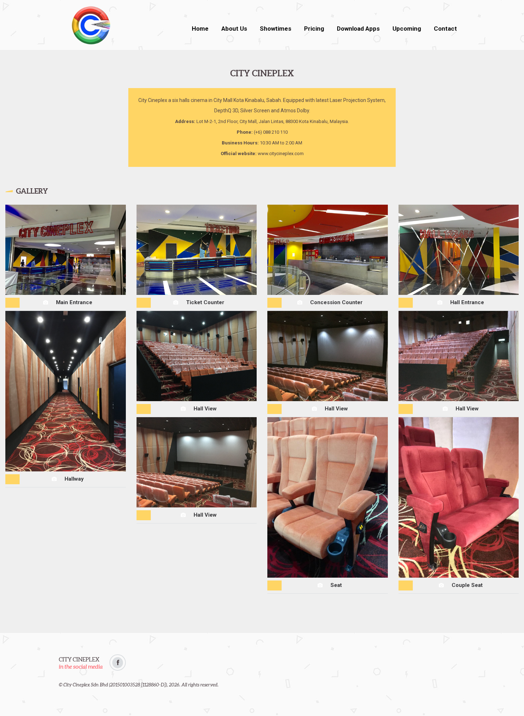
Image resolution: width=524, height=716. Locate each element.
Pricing (314, 28)
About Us (234, 28)
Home (200, 28)
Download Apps (358, 28)
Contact (445, 28)
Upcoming (406, 28)
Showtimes (275, 28)
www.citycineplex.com (281, 153)
